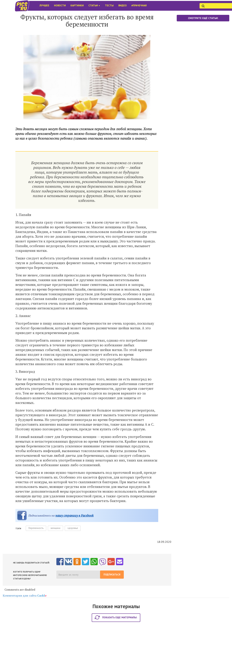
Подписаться (111, 574)
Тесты (109, 5)
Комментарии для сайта (25, 595)
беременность (36, 528)
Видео (122, 5)
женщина (55, 528)
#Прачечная (139, 5)
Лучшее (44, 5)
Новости (60, 5)
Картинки (77, 5)
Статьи (94, 5)
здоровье (72, 528)
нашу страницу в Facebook (74, 515)
